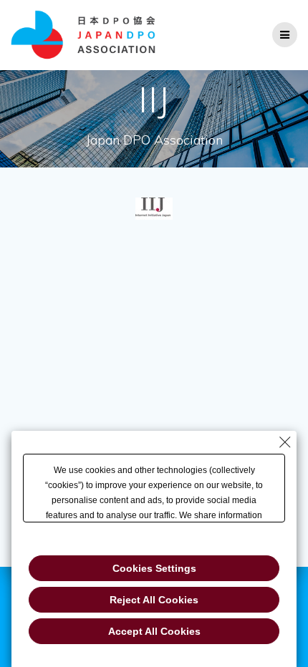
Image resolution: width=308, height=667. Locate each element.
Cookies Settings (154, 568)
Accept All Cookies (154, 631)
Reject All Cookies (154, 599)
